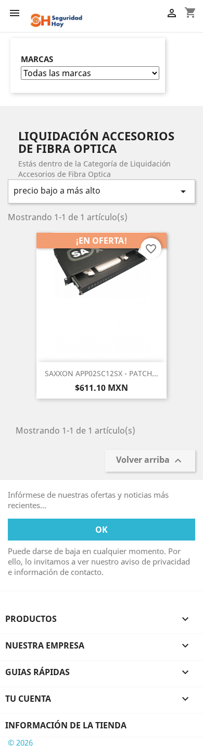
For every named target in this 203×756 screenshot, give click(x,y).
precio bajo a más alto (101, 191)
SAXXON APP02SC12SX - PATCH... (101, 373)
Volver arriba (150, 460)
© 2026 (20, 742)
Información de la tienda (65, 725)
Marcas (37, 59)
